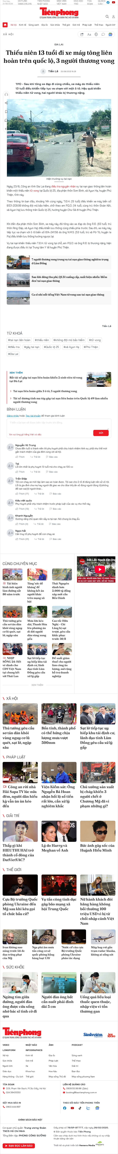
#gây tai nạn (31, 347)
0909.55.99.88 (73, 1088)
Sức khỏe (55, 24)
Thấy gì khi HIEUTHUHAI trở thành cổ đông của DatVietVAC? (18, 852)
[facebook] (108, 2)
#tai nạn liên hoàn (19, 340)
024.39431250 (13, 1092)
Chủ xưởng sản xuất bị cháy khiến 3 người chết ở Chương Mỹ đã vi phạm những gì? (97, 796)
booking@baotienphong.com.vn (81, 1092)
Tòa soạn (8, 1084)
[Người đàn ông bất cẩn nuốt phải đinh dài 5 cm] (59, 982)
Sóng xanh (34, 24)
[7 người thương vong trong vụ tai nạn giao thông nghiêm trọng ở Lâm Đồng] (18, 262)
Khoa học (30, 1071)
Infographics (34, 1050)
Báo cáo (53, 456)
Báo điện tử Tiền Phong (59, 13)
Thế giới (66, 24)
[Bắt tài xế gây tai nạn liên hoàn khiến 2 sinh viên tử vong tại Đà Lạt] (99, 379)
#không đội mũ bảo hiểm (69, 340)
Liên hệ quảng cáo (74, 1084)
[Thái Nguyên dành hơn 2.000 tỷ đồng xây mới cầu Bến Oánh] (62, 574)
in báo (96, 34)
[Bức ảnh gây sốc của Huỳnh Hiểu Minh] (97, 831)
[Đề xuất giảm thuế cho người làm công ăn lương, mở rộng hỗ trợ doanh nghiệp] (62, 649)
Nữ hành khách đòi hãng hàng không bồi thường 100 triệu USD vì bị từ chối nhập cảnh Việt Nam (97, 911)
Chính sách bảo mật (30, 1119)
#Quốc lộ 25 (51, 347)
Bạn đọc (76, 1071)
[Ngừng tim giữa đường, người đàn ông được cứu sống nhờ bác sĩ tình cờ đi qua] (20, 982)
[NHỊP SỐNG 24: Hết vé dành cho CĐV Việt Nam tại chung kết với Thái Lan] (12, 649)
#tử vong (95, 340)
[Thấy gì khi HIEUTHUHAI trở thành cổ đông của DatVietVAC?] (20, 831)
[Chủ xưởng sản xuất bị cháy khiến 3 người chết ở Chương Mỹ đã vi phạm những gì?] (97, 772)
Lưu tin (6, 112)
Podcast (77, 1045)
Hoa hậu (53, 1071)
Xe (27, 1066)
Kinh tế (22, 24)
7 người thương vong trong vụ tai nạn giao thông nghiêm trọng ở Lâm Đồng (70, 261)
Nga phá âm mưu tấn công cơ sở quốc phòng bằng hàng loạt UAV (43, 952)
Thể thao (98, 24)
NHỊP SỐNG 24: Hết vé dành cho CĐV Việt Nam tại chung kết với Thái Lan (12, 667)
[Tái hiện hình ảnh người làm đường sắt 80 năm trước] (12, 574)
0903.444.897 (13, 1106)
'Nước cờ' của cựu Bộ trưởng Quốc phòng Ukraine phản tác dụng (72, 952)
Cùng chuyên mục (20, 563)
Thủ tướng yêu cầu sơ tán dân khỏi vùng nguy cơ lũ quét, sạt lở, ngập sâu (12, 628)
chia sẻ (82, 34)
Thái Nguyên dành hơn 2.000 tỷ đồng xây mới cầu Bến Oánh (61, 591)
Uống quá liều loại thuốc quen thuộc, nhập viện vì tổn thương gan (95, 1004)
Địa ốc (44, 24)
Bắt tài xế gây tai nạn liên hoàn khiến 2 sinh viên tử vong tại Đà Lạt (46, 379)
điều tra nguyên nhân (63, 186)
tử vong (34, 190)
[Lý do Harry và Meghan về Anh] (59, 831)
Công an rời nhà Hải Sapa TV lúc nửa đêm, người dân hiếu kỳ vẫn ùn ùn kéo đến (20, 796)
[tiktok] (81, 1108)
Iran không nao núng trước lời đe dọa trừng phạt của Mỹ (14, 952)
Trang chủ (5, 24)
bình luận (103, 34)
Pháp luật (87, 24)
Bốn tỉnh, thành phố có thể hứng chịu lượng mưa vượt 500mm (58, 735)
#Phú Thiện (91, 347)
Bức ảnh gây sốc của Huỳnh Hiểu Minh (97, 848)
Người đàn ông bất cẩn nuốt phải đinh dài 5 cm (57, 1002)
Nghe (6, 94)
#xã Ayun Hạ (71, 347)
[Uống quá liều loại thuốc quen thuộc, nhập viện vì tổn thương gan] (97, 982)
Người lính (111, 24)
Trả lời (37, 456)
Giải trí (12, 815)
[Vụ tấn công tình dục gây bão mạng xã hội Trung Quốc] (59, 885)
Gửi (101, 433)
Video (6, 1045)
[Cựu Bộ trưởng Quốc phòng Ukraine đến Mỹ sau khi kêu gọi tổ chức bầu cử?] (20, 885)
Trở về (6, 129)
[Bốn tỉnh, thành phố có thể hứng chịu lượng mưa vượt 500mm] (59, 713)
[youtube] (113, 2)
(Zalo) (85, 1088)
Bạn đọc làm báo (20, 1145)
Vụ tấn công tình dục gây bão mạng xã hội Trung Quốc (59, 904)
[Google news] (99, 1108)
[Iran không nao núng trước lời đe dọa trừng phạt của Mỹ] (15, 936)
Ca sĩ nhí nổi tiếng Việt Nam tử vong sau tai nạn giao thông (68, 294)
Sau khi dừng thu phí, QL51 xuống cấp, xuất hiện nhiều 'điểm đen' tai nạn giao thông (69, 279)
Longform (9, 1050)
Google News (110, 34)
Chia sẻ (6, 103)
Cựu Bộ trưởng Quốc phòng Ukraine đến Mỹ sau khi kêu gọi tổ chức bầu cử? (20, 906)
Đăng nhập (13, 415)
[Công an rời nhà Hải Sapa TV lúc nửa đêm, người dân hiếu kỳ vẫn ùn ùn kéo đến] (20, 772)
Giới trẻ (76, 24)
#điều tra (14, 347)
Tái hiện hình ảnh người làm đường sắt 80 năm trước (12, 589)
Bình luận (6, 120)
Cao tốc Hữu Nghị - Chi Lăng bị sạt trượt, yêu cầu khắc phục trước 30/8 (61, 630)
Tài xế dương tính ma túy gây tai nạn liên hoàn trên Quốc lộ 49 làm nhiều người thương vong (60, 400)
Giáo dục (7, 1071)
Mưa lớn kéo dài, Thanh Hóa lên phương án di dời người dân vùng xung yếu (37, 630)
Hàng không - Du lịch (13, 1076)
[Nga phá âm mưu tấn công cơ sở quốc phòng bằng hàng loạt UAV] (44, 936)
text (89, 34)
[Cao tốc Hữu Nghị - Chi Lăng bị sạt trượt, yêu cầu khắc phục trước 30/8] (62, 612)
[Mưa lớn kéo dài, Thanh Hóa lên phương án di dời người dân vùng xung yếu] (37, 612)
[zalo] (90, 1108)
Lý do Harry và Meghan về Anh (54, 848)
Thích (22, 456)
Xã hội (14, 24)
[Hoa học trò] (111, 1035)
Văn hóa (53, 1066)
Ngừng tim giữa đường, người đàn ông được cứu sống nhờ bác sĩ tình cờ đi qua (20, 1007)
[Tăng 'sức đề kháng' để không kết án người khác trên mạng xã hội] (37, 574)
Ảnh (51, 1045)
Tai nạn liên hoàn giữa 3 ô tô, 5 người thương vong (45, 391)
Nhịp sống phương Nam (83, 1076)
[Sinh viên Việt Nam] (93, 1035)
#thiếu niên (42, 340)
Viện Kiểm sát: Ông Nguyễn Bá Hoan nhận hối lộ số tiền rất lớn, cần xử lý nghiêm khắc (58, 796)
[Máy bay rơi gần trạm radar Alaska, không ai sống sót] (103, 936)
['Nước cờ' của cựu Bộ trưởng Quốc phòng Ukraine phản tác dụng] (73, 936)
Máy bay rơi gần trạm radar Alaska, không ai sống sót (103, 950)
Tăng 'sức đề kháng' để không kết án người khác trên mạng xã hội (36, 592)
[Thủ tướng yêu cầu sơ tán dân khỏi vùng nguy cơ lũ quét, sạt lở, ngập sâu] (12, 612)
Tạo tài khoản (33, 415)
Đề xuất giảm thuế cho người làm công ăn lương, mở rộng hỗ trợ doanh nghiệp (61, 667)
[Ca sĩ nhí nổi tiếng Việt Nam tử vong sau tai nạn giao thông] (18, 298)
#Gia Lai (13, 354)
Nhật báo (31, 1045)
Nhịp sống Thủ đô (57, 1076)
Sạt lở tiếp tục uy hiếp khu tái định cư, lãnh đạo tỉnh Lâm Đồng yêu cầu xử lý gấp (37, 667)
